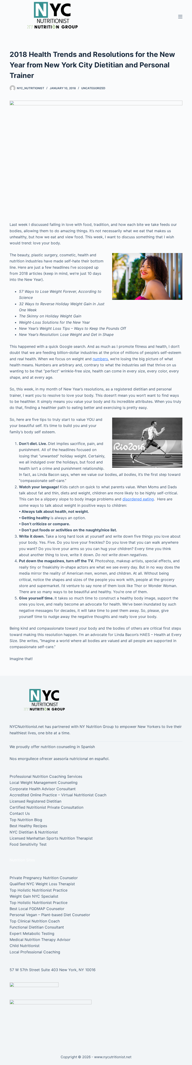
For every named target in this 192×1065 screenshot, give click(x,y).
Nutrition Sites (22, 860)
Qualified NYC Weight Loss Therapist (42, 883)
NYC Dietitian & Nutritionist (34, 832)
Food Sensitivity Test (28, 844)
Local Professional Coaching (35, 952)
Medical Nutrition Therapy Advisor (40, 939)
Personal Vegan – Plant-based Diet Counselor (50, 914)
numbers (100, 358)
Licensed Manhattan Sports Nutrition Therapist (51, 838)
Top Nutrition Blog (26, 819)
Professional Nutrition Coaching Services (46, 776)
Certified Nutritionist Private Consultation (46, 807)
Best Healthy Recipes (28, 825)
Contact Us (20, 813)
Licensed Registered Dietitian (35, 801)
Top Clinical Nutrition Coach (35, 921)
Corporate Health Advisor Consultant (43, 788)
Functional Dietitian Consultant (37, 927)
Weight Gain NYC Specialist (34, 896)
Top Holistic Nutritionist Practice (38, 890)
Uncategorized (93, 88)
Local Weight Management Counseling (44, 782)
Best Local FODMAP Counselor (37, 908)
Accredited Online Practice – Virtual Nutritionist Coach (58, 795)
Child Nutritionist (25, 945)
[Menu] (180, 17)
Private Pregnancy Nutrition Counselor (44, 877)
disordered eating (138, 499)
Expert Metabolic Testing (32, 933)
